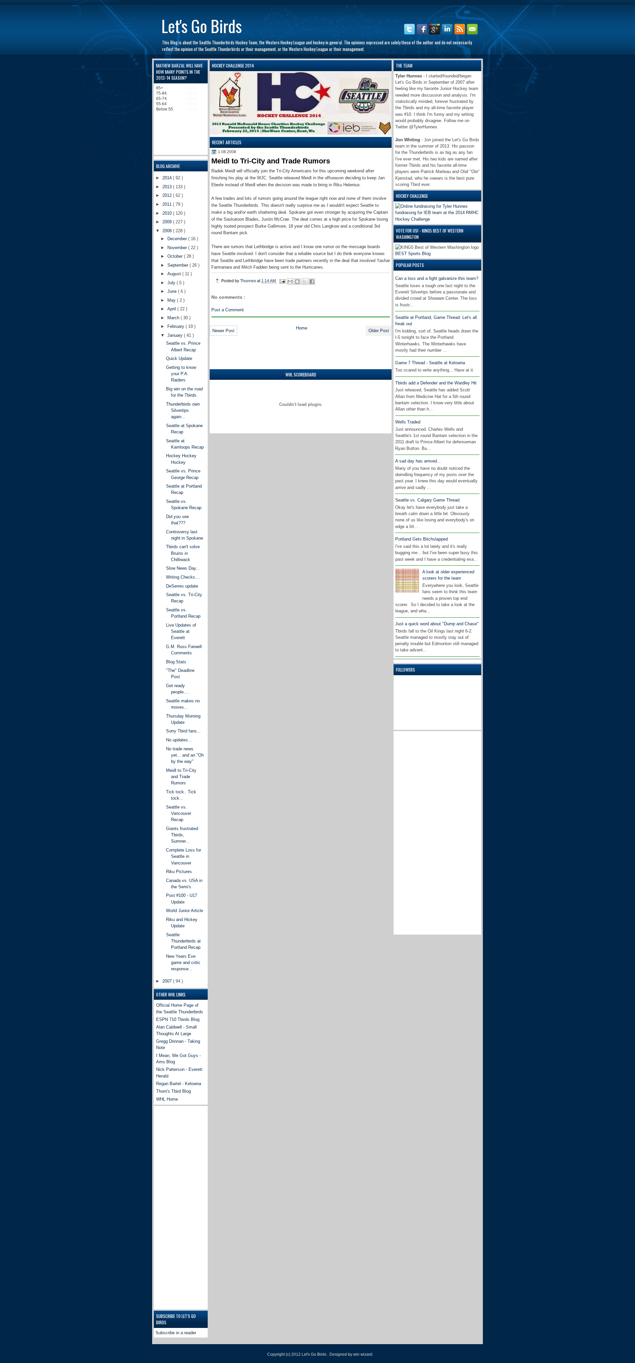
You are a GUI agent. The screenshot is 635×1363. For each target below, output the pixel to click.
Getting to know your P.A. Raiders (181, 374)
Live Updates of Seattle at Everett (181, 631)
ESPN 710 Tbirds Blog (177, 1019)
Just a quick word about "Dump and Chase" (437, 623)
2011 (167, 204)
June (172, 291)
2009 (167, 221)
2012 (167, 195)
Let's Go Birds (201, 25)
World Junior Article (184, 910)
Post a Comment (227, 309)
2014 (167, 177)
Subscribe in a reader (175, 1332)
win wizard (362, 1354)
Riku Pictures (179, 871)
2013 (167, 186)
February (176, 326)
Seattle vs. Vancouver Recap (178, 813)
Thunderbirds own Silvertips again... (183, 410)
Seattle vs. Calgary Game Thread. (428, 500)
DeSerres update (182, 586)
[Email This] (290, 281)
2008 (167, 230)
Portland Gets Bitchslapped (421, 539)
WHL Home (167, 1099)
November (177, 247)
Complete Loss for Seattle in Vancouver (183, 856)
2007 (167, 981)
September (178, 265)
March (174, 317)
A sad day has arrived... (418, 461)
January (175, 335)
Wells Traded (407, 421)
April (172, 308)
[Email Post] (282, 281)
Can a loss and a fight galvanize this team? (436, 278)
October (175, 256)
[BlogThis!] (297, 281)
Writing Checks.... (183, 577)
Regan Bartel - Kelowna (178, 1083)
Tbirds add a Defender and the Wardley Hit (436, 382)
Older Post (378, 330)
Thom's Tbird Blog (173, 1091)
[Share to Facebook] (312, 281)
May (172, 300)
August (174, 273)
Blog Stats (176, 661)
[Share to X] (304, 281)
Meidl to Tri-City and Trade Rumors (181, 777)
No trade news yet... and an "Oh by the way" (185, 755)
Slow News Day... (183, 568)
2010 (167, 213)
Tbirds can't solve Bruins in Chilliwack (183, 553)
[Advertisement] (421, 832)
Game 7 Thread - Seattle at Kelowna (430, 362)
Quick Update (179, 358)
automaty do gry (164, 3)
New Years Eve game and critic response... (183, 963)
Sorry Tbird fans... (183, 730)
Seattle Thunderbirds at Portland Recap (183, 941)
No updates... (179, 739)
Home (301, 328)
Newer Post (223, 330)
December (177, 238)
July (172, 282)
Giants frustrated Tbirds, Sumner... (182, 835)
